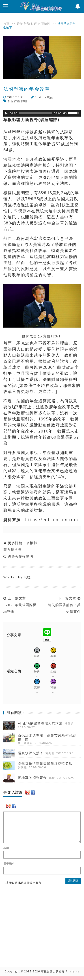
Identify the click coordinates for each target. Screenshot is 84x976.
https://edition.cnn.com (51, 519)
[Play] (6, 113)
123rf (55, 336)
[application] (42, 113)
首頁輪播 (44, 24)
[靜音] (65, 113)
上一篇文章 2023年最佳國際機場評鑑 (20, 605)
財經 (34, 24)
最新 (20, 24)
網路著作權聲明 (20, 556)
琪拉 (50, 97)
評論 (27, 24)
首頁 (6, 24)
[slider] (74, 113)
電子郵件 (9, 863)
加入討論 (14, 792)
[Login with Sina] (27, 792)
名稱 (6, 848)
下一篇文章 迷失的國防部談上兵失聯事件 (63, 605)
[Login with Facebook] (33, 792)
